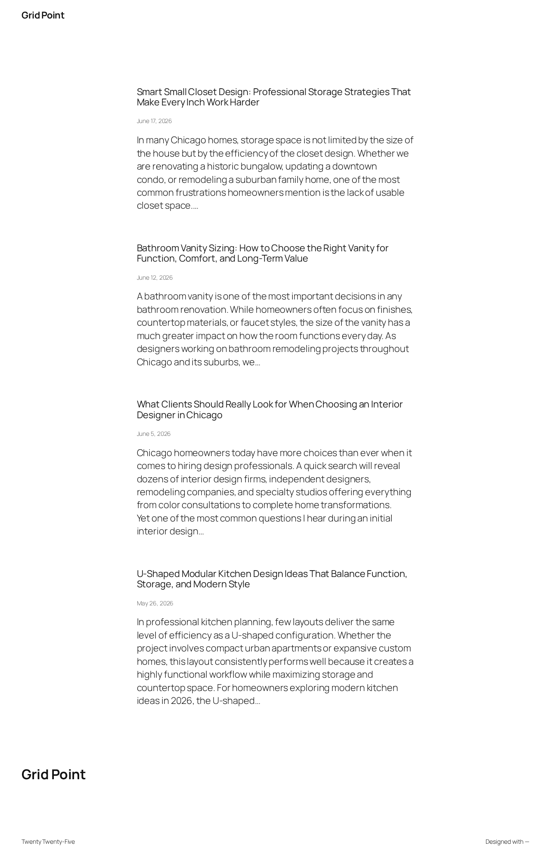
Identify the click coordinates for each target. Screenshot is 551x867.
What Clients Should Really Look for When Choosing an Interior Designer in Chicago (270, 409)
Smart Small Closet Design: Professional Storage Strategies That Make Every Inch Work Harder (274, 97)
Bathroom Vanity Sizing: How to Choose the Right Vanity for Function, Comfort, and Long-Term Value (263, 253)
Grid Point (43, 15)
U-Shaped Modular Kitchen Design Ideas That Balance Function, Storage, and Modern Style (272, 578)
